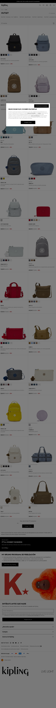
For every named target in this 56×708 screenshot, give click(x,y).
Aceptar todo (28, 122)
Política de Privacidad (31, 113)
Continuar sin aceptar (41, 106)
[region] (28, 114)
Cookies (39, 113)
